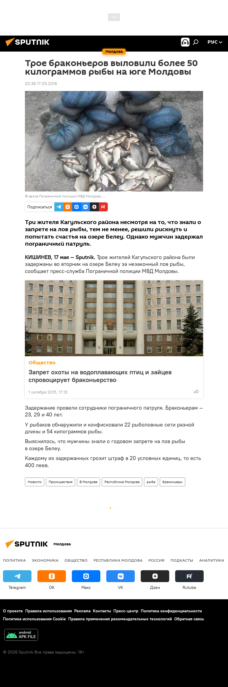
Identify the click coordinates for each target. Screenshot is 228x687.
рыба (151, 482)
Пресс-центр (125, 610)
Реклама (82, 610)
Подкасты (181, 560)
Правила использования (48, 610)
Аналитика (211, 560)
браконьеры (172, 482)
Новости (35, 482)
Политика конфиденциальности (171, 610)
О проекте (13, 610)
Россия (156, 560)
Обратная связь (189, 619)
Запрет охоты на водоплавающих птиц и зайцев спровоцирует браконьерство (100, 376)
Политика (14, 560)
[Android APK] (21, 635)
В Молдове (88, 482)
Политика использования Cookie (34, 619)
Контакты (102, 610)
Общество (42, 362)
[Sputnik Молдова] (29, 47)
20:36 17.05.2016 (41, 83)
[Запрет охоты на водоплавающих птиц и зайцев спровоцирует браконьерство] (114, 318)
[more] (196, 391)
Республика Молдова (122, 482)
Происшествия (60, 482)
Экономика (45, 560)
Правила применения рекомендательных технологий (120, 619)
